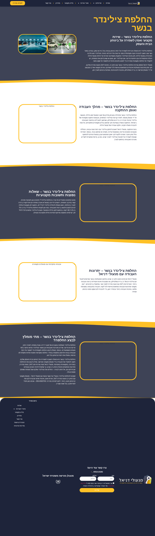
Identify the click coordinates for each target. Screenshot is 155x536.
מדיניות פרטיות (19, 426)
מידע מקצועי (69, 3)
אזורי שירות (84, 3)
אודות (108, 3)
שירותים (98, 3)
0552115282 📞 (97, 472)
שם (113, 476)
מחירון (58, 3)
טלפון (94, 476)
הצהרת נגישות (19, 422)
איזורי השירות (21, 409)
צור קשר (48, 3)
